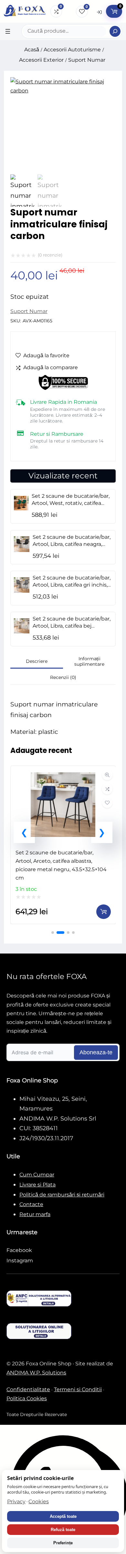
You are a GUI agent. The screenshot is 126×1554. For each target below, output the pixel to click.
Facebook (19, 1250)
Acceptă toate (63, 1516)
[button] (24, 832)
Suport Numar (86, 60)
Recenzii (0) (63, 677)
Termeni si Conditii (78, 1389)
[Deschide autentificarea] (99, 12)
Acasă (31, 50)
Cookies (38, 1501)
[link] (63, 845)
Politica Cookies (26, 1398)
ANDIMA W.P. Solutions (36, 1373)
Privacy (16, 1501)
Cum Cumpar (36, 1175)
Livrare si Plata (37, 1185)
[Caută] (115, 31)
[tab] (36, 662)
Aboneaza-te (95, 1052)
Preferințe (63, 1542)
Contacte (31, 1204)
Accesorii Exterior (41, 60)
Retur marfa (34, 1214)
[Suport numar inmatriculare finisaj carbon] (63, 91)
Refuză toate (63, 1529)
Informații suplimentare (89, 661)
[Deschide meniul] (8, 31)
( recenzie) (50, 254)
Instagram (19, 1260)
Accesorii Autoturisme (72, 50)
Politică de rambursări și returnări (61, 1195)
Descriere (36, 661)
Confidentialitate (28, 1389)
